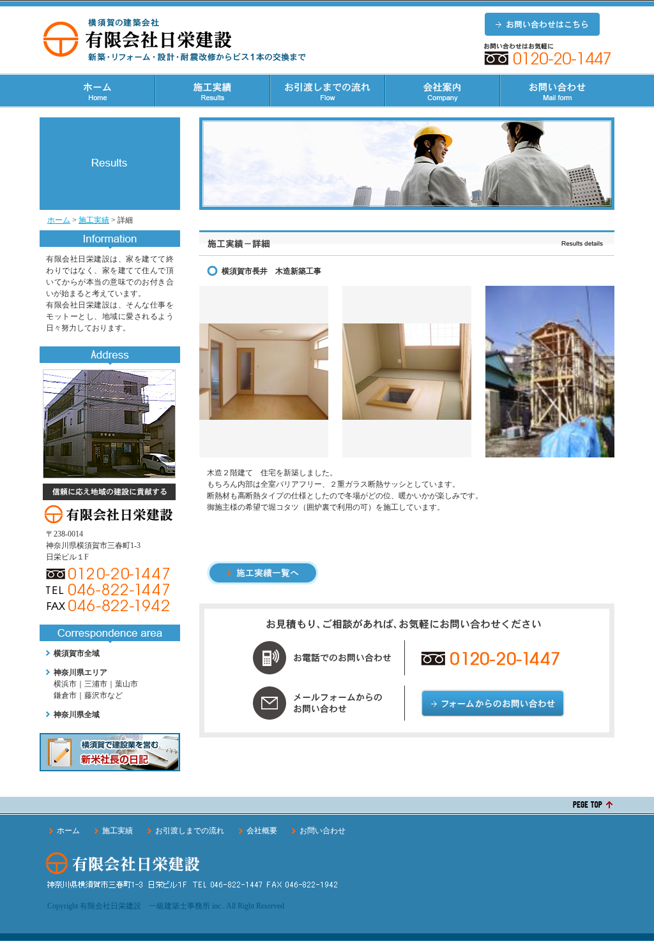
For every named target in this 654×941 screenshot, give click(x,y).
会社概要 (262, 830)
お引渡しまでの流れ (189, 830)
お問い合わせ (323, 830)
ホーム (58, 220)
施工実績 (94, 220)
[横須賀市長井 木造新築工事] (263, 414)
